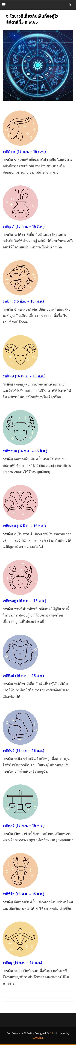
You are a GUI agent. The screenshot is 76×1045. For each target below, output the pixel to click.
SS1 (52, 1033)
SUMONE (38, 1037)
